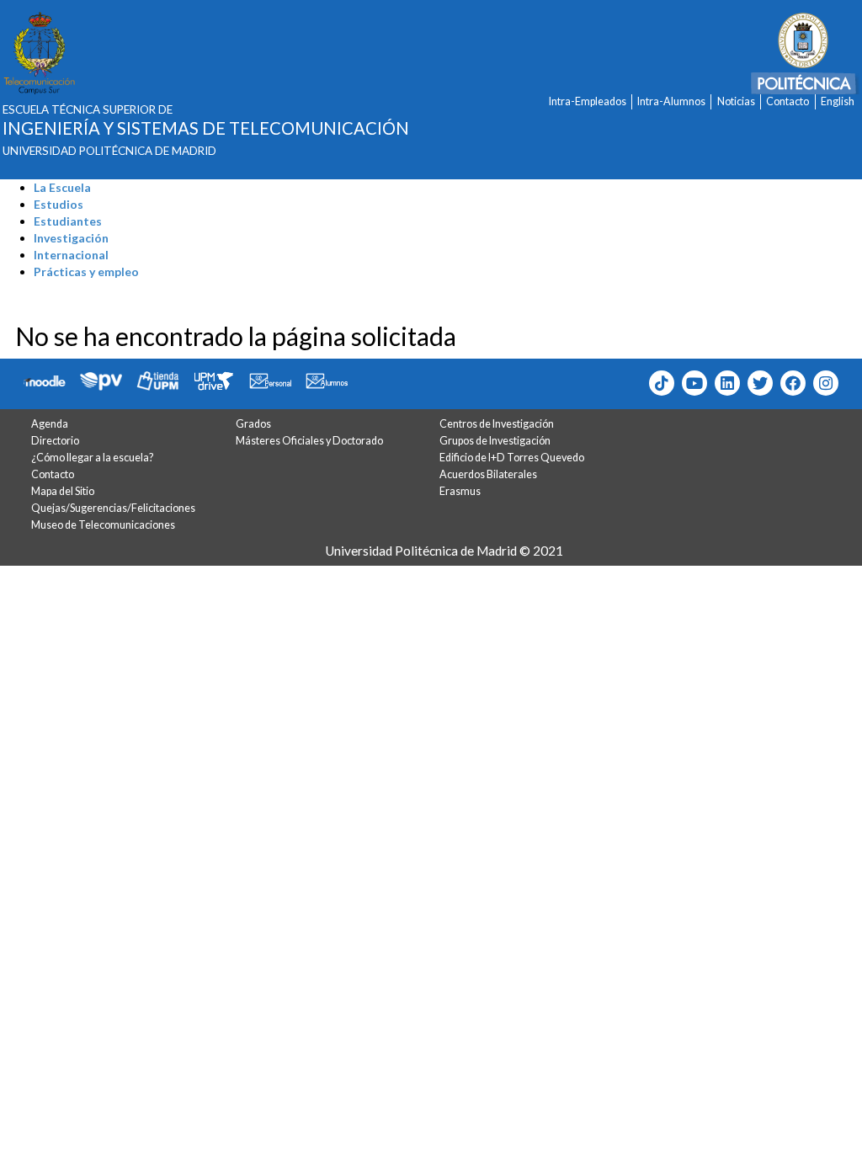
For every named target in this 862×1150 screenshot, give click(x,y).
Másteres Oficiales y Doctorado (309, 440)
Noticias (736, 101)
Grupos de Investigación (495, 440)
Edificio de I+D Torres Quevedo (511, 457)
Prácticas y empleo (86, 271)
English (837, 101)
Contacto (787, 101)
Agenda (49, 424)
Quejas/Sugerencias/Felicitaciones (113, 508)
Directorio (55, 440)
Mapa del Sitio (62, 491)
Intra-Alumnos (671, 101)
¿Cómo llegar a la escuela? (92, 457)
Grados (253, 424)
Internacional (71, 255)
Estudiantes (68, 221)
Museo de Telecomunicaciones (103, 525)
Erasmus (460, 491)
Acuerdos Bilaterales (488, 474)
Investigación (71, 238)
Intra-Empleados (587, 101)
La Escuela (62, 187)
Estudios (58, 204)
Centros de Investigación (496, 424)
